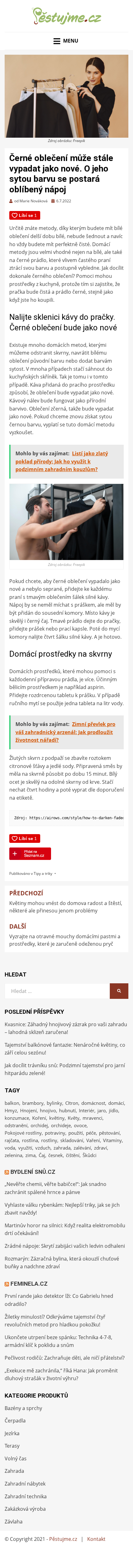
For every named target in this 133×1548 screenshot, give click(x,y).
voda (10, 1148)
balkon (12, 1103)
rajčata (12, 1140)
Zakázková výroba (25, 1508)
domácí (116, 1103)
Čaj (42, 1155)
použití (75, 1133)
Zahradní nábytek (25, 1483)
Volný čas (16, 1458)
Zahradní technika (26, 1496)
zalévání (82, 1148)
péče (91, 1133)
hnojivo (48, 1110)
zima (30, 1155)
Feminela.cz (29, 1283)
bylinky (54, 1103)
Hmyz (11, 1110)
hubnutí (67, 1110)
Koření (39, 1118)
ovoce (80, 1125)
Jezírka (12, 1433)
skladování (71, 1140)
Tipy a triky (43, 873)
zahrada (62, 1148)
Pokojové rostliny (23, 1133)
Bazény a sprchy (23, 1408)
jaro (101, 1110)
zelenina (13, 1155)
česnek (55, 1155)
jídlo (113, 1110)
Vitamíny (112, 1140)
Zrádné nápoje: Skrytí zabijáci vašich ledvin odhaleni (65, 1246)
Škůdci (90, 1155)
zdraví (100, 1148)
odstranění (16, 1125)
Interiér (86, 1110)
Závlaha (14, 1521)
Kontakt (96, 1539)
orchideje (61, 1125)
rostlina (30, 1140)
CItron (71, 1103)
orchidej (39, 1125)
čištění (72, 1155)
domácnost (93, 1103)
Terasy (12, 1445)
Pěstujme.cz (63, 1539)
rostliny (49, 1140)
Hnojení (28, 1110)
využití (25, 1148)
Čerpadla (15, 1420)
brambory (33, 1103)
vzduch (42, 1148)
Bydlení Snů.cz (33, 1171)
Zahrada (14, 1471)
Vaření (93, 1140)
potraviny (55, 1133)
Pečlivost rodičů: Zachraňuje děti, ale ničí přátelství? (65, 1357)
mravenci (92, 1118)
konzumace (17, 1118)
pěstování (109, 1133)
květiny (57, 1118)
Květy (73, 1118)
